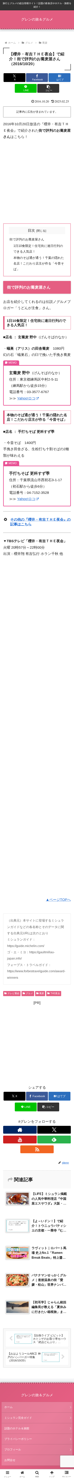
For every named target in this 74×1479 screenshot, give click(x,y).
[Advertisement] (37, 181)
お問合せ (9, 1460)
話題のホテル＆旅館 (16, 1428)
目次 (31, 230)
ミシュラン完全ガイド (18, 1417)
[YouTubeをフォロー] (20, 1139)
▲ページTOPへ (58, 900)
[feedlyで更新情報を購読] (54, 1139)
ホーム (8, 1407)
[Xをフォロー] (54, 1130)
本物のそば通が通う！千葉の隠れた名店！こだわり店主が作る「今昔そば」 (38, 263)
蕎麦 (41, 993)
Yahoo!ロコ (26, 398)
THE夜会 (55, 993)
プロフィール (12, 1449)
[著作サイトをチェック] (20, 1130)
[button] (48, 88)
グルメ (29, 993)
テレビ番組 (13, 993)
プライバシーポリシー (18, 1438)
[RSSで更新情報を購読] (37, 1149)
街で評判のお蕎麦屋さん (26, 239)
